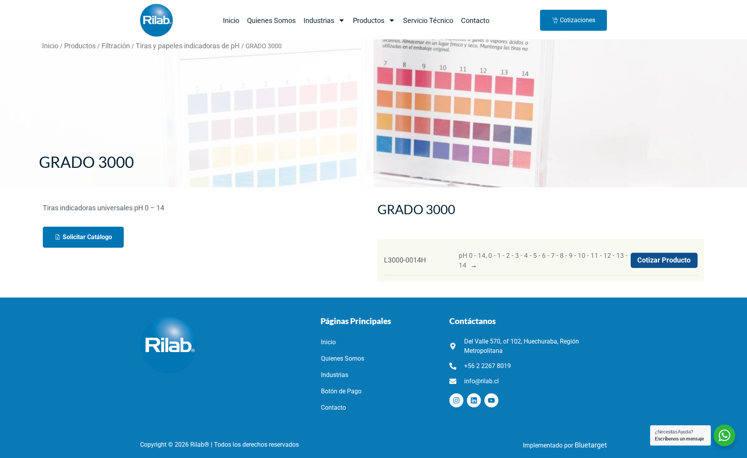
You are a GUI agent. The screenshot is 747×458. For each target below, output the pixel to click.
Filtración (116, 46)
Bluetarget (591, 445)
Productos (368, 20)
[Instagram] (456, 400)
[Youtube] (491, 400)
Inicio (231, 20)
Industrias (318, 20)
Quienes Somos (271, 20)
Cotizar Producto (664, 260)
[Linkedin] (474, 400)
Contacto (475, 20)
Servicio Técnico (428, 20)
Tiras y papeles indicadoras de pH (188, 46)
